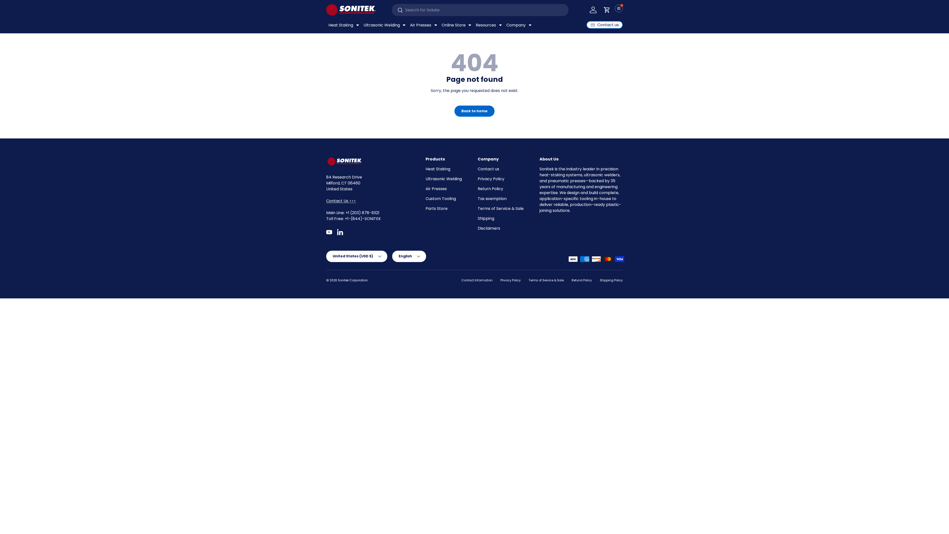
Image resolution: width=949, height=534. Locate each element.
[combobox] (480, 10)
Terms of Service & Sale (501, 208)
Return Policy (490, 189)
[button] (607, 9)
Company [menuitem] (516, 25)
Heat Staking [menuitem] (340, 25)
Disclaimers (489, 228)
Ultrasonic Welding (444, 179)
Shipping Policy (611, 280)
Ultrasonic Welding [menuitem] (382, 25)
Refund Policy (582, 280)
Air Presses (436, 189)
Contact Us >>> (341, 201)
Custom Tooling (441, 198)
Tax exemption (492, 198)
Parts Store (437, 208)
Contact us (488, 169)
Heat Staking (438, 169)
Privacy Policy (491, 179)
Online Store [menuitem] (454, 25)
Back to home (474, 111)
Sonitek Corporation (353, 280)
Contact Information (477, 280)
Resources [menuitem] (486, 25)
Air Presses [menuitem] (420, 25)
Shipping (486, 218)
